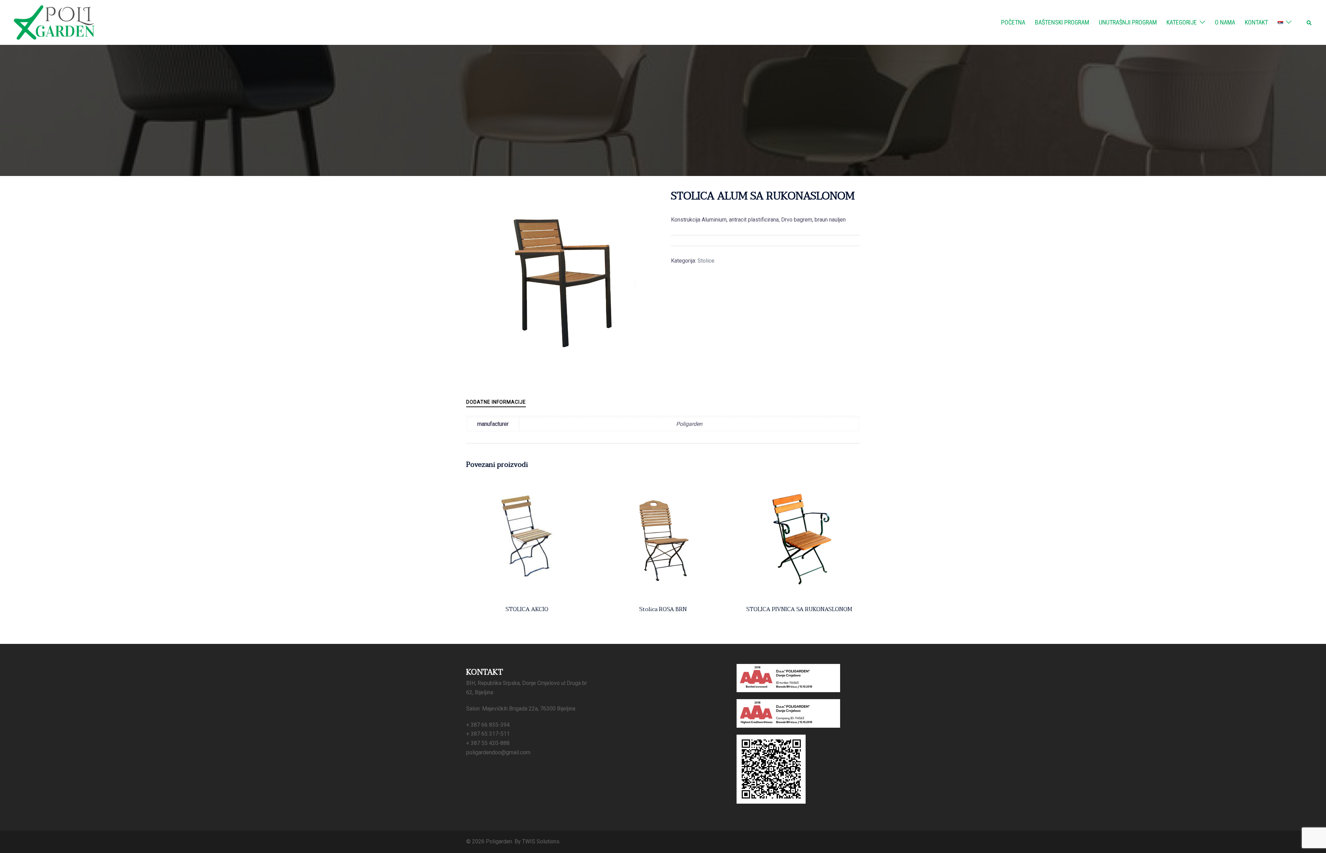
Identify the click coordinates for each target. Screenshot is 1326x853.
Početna (1013, 22)
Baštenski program (1062, 22)
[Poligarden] (54, 22)
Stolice (706, 260)
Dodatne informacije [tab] (496, 402)
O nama (1225, 22)
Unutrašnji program (1128, 22)
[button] (1309, 22)
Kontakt (1256, 22)
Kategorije (1181, 22)
